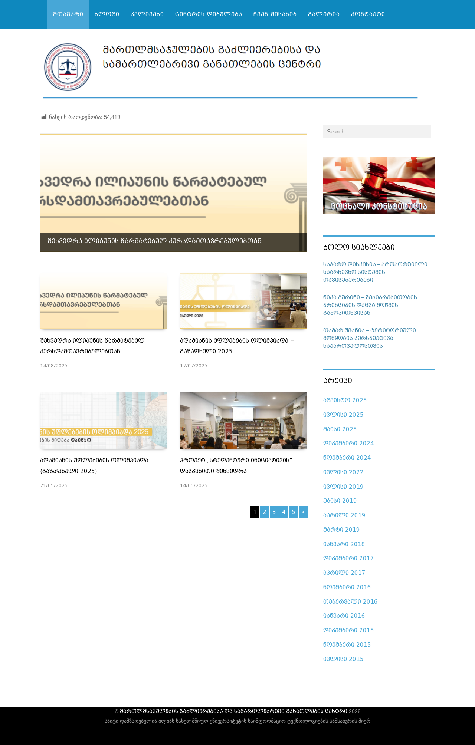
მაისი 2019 (340, 501)
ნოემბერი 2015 (347, 645)
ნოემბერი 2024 (347, 458)
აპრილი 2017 (344, 573)
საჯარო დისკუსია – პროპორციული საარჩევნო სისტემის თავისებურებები (375, 272)
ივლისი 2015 (343, 659)
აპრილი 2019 (344, 515)
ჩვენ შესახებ (275, 14)
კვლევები (147, 14)
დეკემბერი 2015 (348, 630)
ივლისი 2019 (343, 487)
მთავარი (68, 14)
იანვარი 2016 (344, 616)
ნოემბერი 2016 (347, 587)
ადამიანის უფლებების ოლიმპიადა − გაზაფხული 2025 (143, 241)
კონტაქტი (368, 14)
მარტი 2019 (341, 530)
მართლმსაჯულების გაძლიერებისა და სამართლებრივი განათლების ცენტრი (233, 711)
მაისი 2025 (340, 429)
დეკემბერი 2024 (348, 443)
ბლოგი (107, 14)
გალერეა (324, 14)
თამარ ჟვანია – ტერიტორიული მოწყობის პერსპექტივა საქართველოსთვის (369, 338)
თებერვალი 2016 (350, 602)
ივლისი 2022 (343, 472)
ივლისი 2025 (343, 415)
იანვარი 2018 (344, 544)
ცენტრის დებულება (208, 14)
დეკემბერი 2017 (348, 558)
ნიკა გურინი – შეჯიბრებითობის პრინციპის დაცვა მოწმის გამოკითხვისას (370, 305)
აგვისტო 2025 (345, 400)
